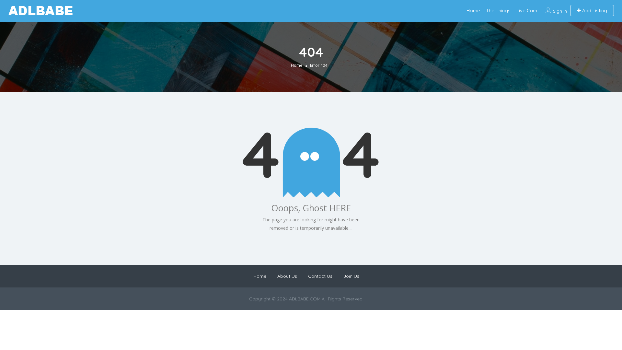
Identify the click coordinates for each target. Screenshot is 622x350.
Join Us (351, 276)
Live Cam (526, 10)
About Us (287, 276)
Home (473, 10)
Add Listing (594, 10)
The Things (498, 10)
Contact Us (320, 276)
